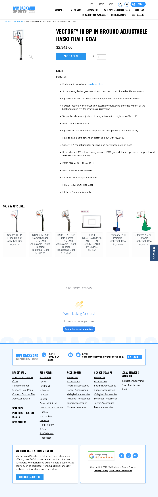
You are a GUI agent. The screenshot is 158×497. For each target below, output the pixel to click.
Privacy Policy (101, 470)
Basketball (45, 377)
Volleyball (45, 390)
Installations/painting (132, 381)
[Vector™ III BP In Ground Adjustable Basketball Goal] (18, 44)
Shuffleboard (47, 433)
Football (44, 394)
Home (92, 4)
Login (138, 4)
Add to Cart (71, 56)
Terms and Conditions (120, 470)
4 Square (44, 429)
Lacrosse (44, 420)
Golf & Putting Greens (51, 407)
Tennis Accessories (77, 403)
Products (18, 21)
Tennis (43, 381)
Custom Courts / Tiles (23, 394)
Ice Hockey (46, 416)
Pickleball (45, 386)
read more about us (29, 476)
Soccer (43, 399)
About (101, 4)
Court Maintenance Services (131, 387)
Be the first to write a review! (79, 329)
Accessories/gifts (21, 398)
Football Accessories (78, 385)
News (111, 4)
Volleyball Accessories (78, 394)
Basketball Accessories (73, 379)
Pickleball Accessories (78, 398)
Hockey (44, 412)
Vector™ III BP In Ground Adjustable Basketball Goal (51, 21)
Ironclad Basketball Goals (22, 379)
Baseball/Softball (48, 403)
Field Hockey (47, 424)
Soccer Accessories (77, 390)
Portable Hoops (20, 385)
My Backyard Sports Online (41, 492)
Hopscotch (46, 437)
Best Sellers (19, 422)
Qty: (94, 56)
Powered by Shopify (71, 492)
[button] (120, 4)
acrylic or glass (95, 84)
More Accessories (76, 407)
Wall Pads (17, 407)
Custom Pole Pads (22, 390)
